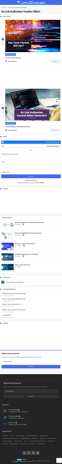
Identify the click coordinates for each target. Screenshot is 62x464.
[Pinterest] (33, 453)
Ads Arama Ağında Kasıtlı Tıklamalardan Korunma (29, 222)
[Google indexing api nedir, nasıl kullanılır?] (8, 257)
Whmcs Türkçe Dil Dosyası (22, 264)
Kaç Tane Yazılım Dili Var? (13, 58)
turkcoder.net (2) (14, 443)
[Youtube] (37, 453)
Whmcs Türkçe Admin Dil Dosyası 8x (13, 309)
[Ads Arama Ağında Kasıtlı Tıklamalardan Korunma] (8, 225)
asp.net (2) (5, 443)
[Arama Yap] (56, 2)
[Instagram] (29, 453)
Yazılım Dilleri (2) (51, 441)
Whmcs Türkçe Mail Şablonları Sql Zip (13, 299)
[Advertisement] (31, 75)
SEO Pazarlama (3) (20, 435)
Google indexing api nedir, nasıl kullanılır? (27, 254)
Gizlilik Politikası (41, 461)
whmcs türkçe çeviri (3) (32, 435)
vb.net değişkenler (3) (25, 438)
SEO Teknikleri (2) (40, 443)
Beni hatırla (6, 172)
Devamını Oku (55, 61)
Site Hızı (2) (42, 438)
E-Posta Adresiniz (7, 361)
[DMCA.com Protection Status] (22, 459)
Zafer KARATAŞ (12, 61)
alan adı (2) (31, 443)
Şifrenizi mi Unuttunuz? (31, 180)
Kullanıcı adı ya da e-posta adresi (9, 154)
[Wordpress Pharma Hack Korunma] (8, 246)
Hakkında (34, 461)
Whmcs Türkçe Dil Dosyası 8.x (11, 304)
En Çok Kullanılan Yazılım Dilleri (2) (37, 441)
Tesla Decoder (6, 315)
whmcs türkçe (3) (44, 435)
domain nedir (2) (18, 441)
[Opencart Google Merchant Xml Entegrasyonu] (8, 235)
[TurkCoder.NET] (31, 2)
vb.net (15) (5, 435)
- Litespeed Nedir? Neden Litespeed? (18, 411)
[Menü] (2, 2)
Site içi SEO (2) (23, 443)
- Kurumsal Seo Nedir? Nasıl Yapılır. (17, 424)
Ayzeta (29, 461)
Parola (3, 161)
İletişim (47, 461)
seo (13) (12, 435)
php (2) (25, 441)
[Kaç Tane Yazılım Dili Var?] (32, 36)
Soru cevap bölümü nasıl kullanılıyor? (15, 282)
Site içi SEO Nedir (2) (7, 441)
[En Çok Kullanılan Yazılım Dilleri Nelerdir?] (32, 105)
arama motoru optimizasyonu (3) (10, 438)
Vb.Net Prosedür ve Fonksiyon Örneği (14, 293)
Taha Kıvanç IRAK (13, 416)
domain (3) (34, 438)
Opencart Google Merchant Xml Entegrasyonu (28, 233)
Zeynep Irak (11, 422)
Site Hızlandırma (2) (51, 438)
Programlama (10, 54)
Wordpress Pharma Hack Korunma (25, 243)
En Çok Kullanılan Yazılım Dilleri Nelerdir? (17, 126)
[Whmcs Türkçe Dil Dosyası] (8, 267)
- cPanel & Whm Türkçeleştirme (16, 418)
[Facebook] (24, 453)
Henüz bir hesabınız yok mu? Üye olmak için (31, 182)
